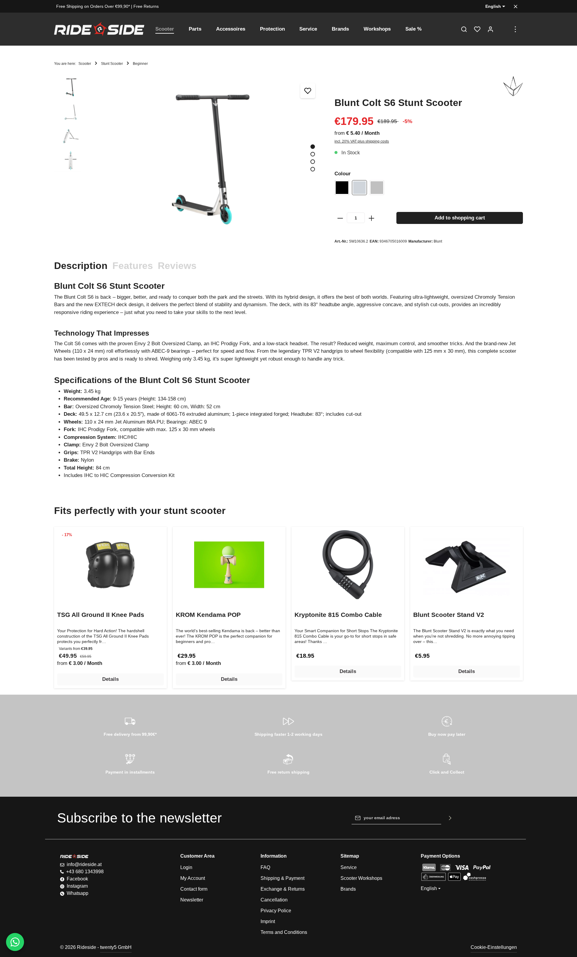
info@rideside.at (84, 864)
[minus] (340, 218)
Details (110, 679)
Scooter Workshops (361, 878)
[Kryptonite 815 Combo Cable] (348, 565)
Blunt (438, 241)
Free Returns (146, 6)
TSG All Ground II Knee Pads (100, 614)
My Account (192, 878)
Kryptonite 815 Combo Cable (338, 614)
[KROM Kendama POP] (229, 565)
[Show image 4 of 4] (312, 169)
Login (186, 867)
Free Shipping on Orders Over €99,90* (93, 6)
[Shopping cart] (504, 29)
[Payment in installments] (130, 763)
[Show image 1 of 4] (312, 146)
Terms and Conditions (284, 932)
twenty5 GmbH (116, 947)
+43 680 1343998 (85, 871)
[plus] (371, 218)
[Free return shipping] (288, 763)
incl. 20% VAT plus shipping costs (361, 141)
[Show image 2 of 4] (312, 154)
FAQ (265, 867)
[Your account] (490, 29)
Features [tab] (132, 265)
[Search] (464, 29)
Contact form (193, 889)
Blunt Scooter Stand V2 (448, 614)
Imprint (268, 921)
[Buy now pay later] (447, 725)
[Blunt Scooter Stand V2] (466, 565)
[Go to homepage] (99, 29)
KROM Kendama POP (208, 614)
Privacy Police (276, 910)
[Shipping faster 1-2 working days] (288, 725)
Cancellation (274, 899)
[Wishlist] (477, 29)
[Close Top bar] (515, 6)
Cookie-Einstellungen (494, 947)
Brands (348, 889)
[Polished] (359, 187)
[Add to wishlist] (307, 90)
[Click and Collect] (447, 763)
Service (348, 867)
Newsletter (191, 899)
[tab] (81, 265)
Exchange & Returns (283, 889)
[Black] (342, 187)
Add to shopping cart (460, 218)
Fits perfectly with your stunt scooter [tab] (139, 510)
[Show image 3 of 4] (312, 161)
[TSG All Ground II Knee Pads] (110, 565)
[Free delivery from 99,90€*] (130, 725)
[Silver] (376, 187)
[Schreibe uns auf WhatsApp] (15, 942)
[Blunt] (513, 86)
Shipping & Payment (282, 878)
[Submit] (450, 818)
